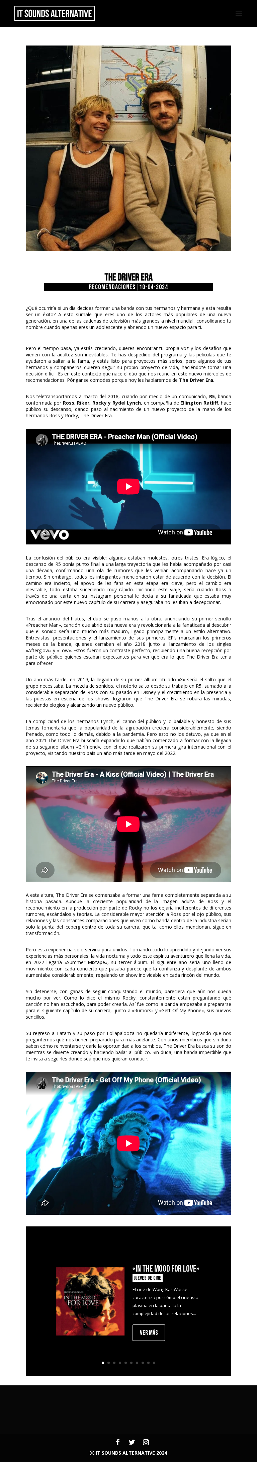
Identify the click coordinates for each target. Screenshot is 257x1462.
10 (154, 1363)
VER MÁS (149, 1333)
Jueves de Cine (147, 1278)
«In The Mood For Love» (166, 1269)
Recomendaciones (112, 287)
